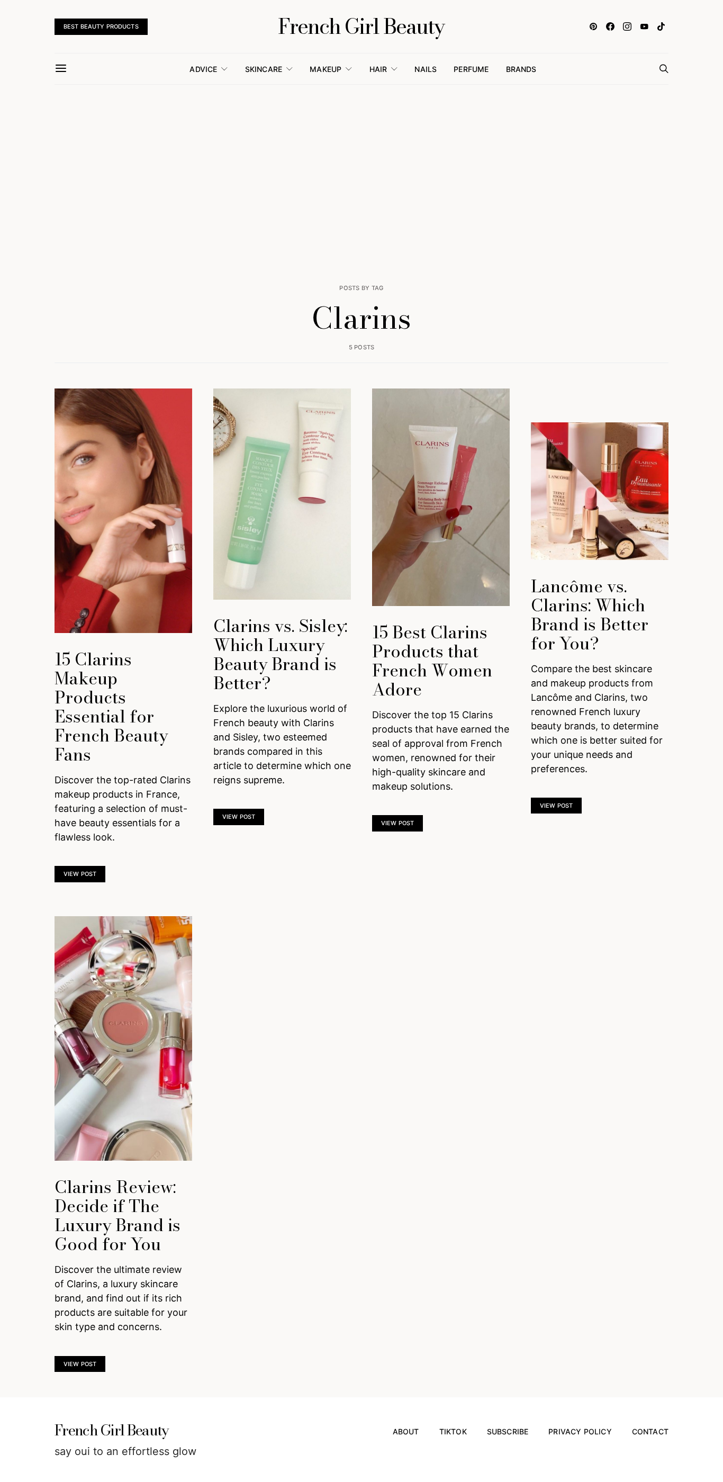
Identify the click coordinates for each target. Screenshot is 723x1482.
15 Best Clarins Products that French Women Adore (432, 660)
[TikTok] (661, 26)
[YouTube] (644, 26)
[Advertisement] (361, 184)
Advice (203, 69)
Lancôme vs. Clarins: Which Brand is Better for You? (589, 614)
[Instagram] (627, 26)
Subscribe (508, 1431)
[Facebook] (610, 26)
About (406, 1431)
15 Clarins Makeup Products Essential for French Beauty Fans (111, 706)
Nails (425, 69)
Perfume (471, 69)
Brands (521, 69)
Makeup (325, 69)
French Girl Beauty (361, 26)
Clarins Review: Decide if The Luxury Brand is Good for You (117, 1215)
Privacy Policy (579, 1431)
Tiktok (453, 1431)
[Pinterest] (593, 26)
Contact (650, 1431)
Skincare (263, 69)
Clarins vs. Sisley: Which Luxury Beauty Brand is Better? (280, 654)
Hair (378, 69)
